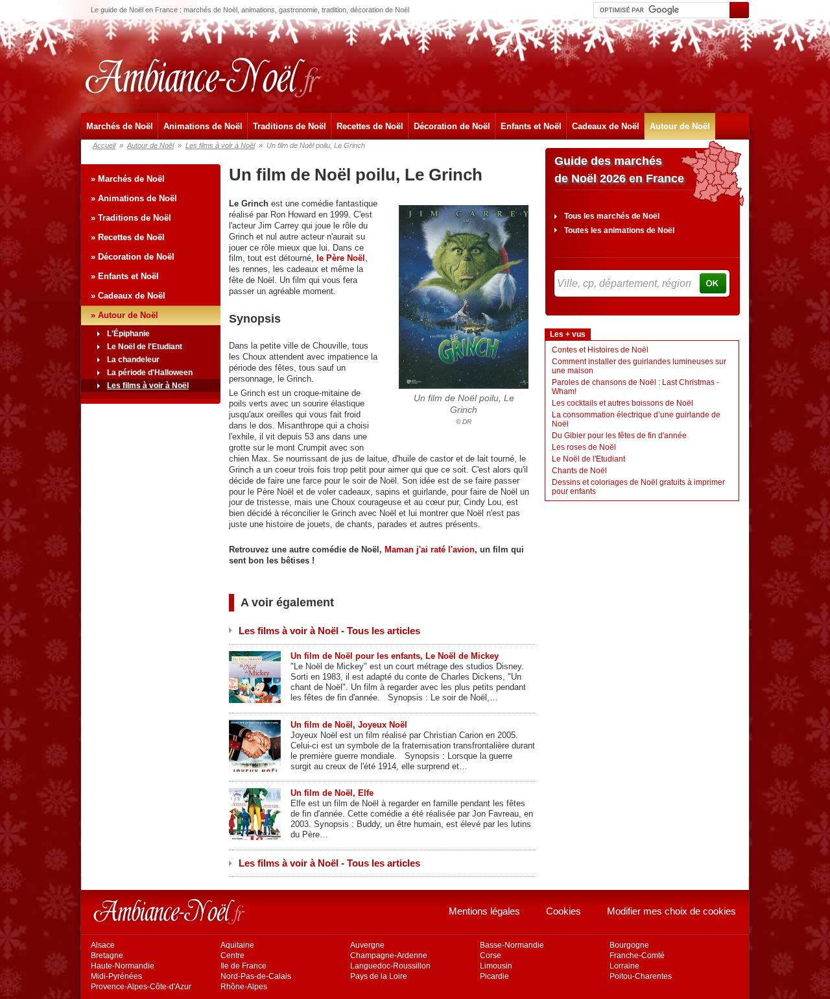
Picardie (494, 976)
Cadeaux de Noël (605, 126)
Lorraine (624, 965)
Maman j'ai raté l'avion (430, 549)
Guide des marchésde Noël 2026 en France (619, 169)
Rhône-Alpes (243, 986)
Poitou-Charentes (641, 976)
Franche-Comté (637, 955)
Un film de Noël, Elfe (332, 793)
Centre (232, 955)
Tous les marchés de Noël (611, 216)
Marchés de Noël (119, 126)
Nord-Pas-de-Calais (255, 976)
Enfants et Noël (531, 126)
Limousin (496, 965)
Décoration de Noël (452, 126)
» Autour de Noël (124, 315)
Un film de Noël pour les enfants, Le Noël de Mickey (394, 656)
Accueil (104, 145)
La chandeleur (133, 359)
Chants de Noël (579, 470)
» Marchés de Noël (128, 179)
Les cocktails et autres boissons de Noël (622, 403)
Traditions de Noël (289, 126)
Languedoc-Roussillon (390, 965)
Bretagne (107, 955)
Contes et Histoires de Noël (600, 349)
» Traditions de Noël (131, 218)
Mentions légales (484, 911)
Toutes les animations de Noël (619, 230)
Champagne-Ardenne (388, 955)
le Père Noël (340, 258)
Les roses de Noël (584, 447)
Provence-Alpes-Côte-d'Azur (141, 986)
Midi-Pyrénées (116, 976)
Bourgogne (629, 945)
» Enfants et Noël (125, 276)
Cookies (563, 911)
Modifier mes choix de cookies (671, 911)
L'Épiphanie (128, 333)
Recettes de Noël (370, 126)
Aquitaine (237, 945)
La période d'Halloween (150, 372)
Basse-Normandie (512, 945)
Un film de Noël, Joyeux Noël (348, 725)
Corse (490, 955)
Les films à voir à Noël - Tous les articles (329, 630)
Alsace (103, 945)
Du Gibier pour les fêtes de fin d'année (619, 435)
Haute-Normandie (122, 965)
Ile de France (243, 965)
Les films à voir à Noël (220, 145)
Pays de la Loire (378, 976)
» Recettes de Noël (128, 237)
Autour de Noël (680, 126)
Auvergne (367, 945)
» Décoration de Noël (132, 257)
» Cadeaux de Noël (128, 296)
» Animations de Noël (134, 198)
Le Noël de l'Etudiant (144, 346)
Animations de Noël (203, 126)
